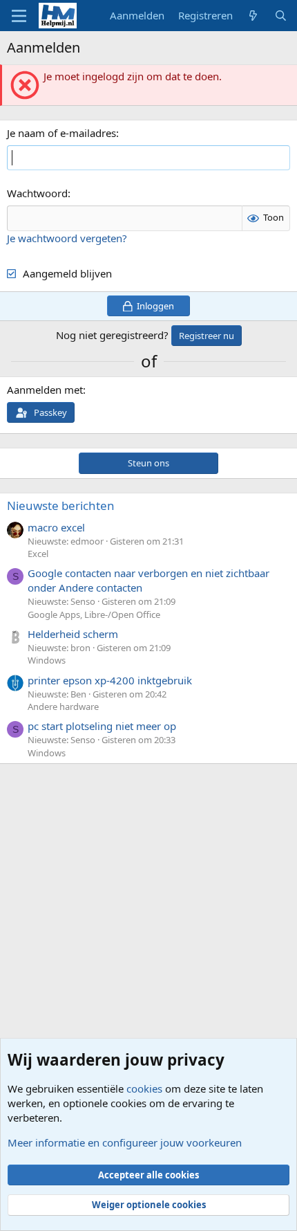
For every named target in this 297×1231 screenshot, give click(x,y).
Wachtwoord (37, 193)
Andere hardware (63, 706)
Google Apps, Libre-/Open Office (94, 614)
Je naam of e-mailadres (61, 133)
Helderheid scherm (73, 634)
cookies (144, 1088)
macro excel (56, 527)
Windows (47, 660)
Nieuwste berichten (61, 505)
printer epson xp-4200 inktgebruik (110, 680)
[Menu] (19, 16)
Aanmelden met (45, 389)
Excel (38, 553)
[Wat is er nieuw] (253, 15)
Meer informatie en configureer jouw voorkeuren (125, 1142)
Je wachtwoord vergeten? (67, 238)
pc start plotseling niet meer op (102, 726)
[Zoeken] (280, 15)
